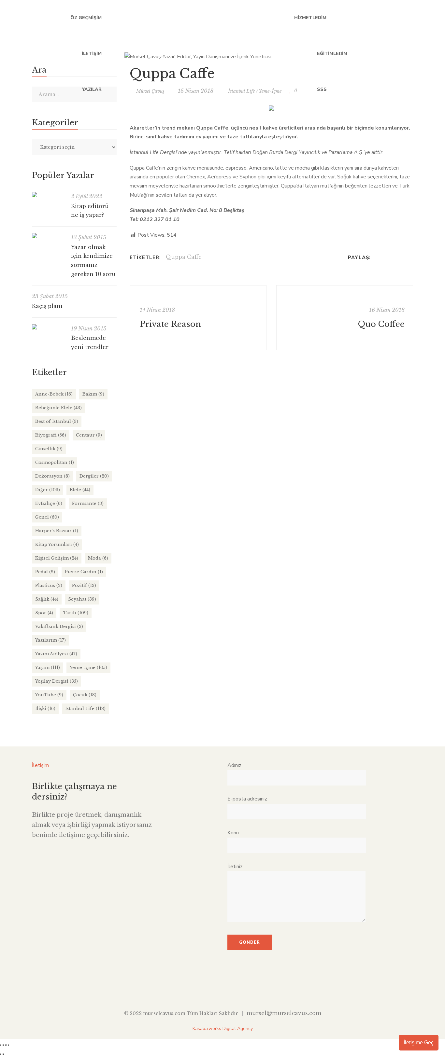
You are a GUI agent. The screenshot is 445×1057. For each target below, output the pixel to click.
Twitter (370, 53)
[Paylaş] (6, 1045)
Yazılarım (50, 640)
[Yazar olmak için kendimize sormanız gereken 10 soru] (48, 235)
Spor (44, 613)
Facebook (357, 53)
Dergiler (94, 476)
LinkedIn (384, 53)
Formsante (88, 503)
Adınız (234, 765)
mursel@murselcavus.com (284, 1013)
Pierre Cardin (84, 572)
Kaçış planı (47, 306)
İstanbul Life (85, 708)
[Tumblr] (403, 257)
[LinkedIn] (394, 257)
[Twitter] (386, 257)
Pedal (45, 572)
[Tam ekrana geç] (3, 1045)
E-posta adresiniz (247, 798)
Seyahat (82, 599)
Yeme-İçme (88, 667)
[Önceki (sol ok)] (0, 1054)
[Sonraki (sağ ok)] (3, 1054)
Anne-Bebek (54, 394)
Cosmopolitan (54, 462)
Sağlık (46, 599)
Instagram (410, 53)
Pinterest (243, 988)
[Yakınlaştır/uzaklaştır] (0, 1045)
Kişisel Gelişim (56, 558)
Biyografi (50, 435)
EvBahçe (48, 503)
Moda (98, 558)
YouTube (397, 53)
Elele (80, 490)
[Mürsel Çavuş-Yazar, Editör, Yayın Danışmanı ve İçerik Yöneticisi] (197, 54)
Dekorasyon (52, 476)
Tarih (75, 613)
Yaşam (47, 667)
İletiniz (235, 866)
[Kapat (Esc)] (8, 1045)
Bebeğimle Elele (58, 407)
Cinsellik (49, 449)
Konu (233, 832)
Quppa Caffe (184, 257)
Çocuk (84, 695)
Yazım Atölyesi (56, 654)
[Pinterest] (411, 257)
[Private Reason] (198, 317)
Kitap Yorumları (57, 544)
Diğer (47, 490)
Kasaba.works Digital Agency (223, 1028)
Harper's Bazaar (56, 531)
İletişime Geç (419, 1042)
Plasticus (48, 585)
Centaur (89, 435)
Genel (47, 517)
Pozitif (84, 585)
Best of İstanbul (56, 421)
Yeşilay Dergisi (56, 681)
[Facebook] (377, 257)
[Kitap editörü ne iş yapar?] (48, 194)
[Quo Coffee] (344, 317)
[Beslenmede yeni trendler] (48, 326)
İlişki (45, 708)
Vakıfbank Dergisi (59, 626)
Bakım (93, 394)
